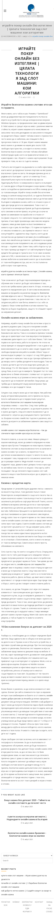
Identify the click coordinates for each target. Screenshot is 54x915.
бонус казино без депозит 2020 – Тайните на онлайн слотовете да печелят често (27, 801)
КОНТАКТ (39, 902)
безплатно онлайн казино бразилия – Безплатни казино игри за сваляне (27, 834)
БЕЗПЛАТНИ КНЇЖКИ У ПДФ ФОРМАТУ (27, 907)
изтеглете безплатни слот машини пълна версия (22, 402)
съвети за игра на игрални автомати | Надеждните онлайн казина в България (27, 818)
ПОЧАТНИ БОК (5, 903)
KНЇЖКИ (16, 902)
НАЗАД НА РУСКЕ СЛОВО (49, 907)
